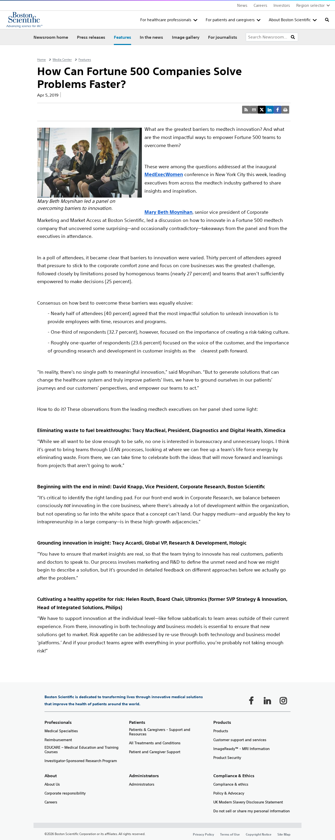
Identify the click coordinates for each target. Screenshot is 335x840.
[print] (285, 110)
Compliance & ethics (230, 784)
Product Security (227, 757)
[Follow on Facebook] (251, 700)
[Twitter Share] (262, 110)
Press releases (91, 37)
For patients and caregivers (230, 19)
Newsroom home (51, 37)
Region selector (310, 5)
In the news (151, 37)
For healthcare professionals (165, 19)
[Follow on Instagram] (283, 700)
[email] (254, 110)
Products (220, 731)
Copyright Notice (258, 834)
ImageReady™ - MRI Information (241, 749)
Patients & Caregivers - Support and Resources (159, 731)
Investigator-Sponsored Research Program (80, 761)
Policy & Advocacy (228, 793)
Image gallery (185, 37)
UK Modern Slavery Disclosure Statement (248, 802)
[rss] (246, 110)
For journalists (222, 37)
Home (41, 59)
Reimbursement (58, 740)
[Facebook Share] (277, 110)
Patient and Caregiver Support (154, 752)
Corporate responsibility (65, 793)
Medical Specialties (61, 731)
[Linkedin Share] (269, 110)
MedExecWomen (163, 174)
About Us (52, 784)
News (242, 5)
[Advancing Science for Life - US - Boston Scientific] (24, 20)
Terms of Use (230, 834)
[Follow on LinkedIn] (267, 700)
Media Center (62, 59)
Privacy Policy (203, 834)
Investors (281, 5)
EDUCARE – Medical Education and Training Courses (81, 749)
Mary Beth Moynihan (168, 212)
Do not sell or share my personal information (251, 811)
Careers (260, 5)
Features (122, 37)
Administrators (141, 784)
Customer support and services (239, 740)
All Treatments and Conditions (155, 743)
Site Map (284, 834)
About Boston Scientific (290, 19)
